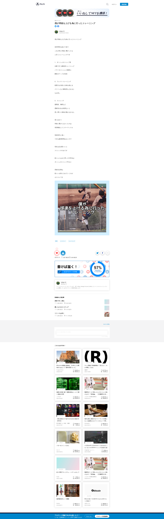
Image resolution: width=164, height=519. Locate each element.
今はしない (89, 516)
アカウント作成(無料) (102, 516)
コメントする (104, 336)
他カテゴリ (58, 20)
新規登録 (124, 4)
